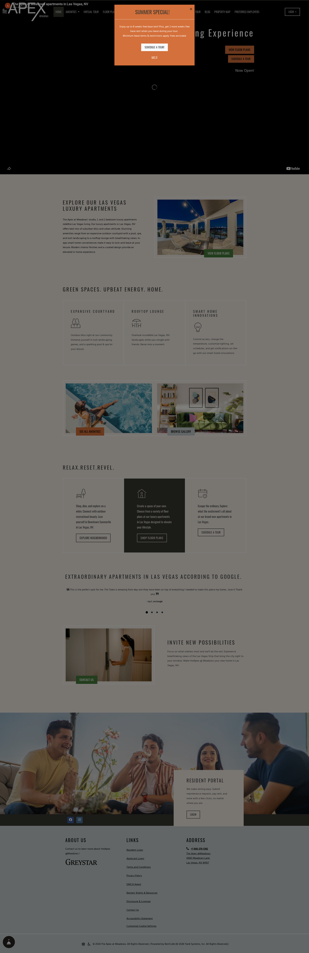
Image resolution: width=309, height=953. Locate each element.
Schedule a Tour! (154, 47)
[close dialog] (191, 9)
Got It (154, 57)
